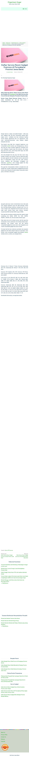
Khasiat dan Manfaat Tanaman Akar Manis (10, 618)
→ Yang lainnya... (5, 583)
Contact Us (3, 737)
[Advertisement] (14, 26)
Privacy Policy (4, 734)
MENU (26, 9)
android (26, 232)
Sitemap (3, 739)
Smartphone (13, 94)
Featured (3, 741)
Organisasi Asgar (14, 2)
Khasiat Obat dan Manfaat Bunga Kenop (10, 620)
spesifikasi (9, 162)
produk (8, 146)
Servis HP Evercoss (9, 550)
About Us (3, 732)
